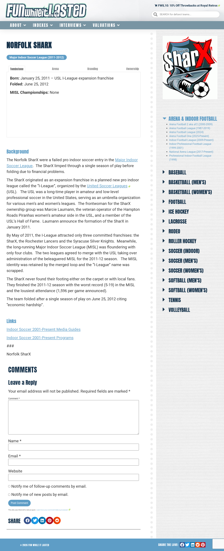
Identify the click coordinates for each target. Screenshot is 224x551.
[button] (27, 520)
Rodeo (174, 231)
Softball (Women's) (188, 290)
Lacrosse (178, 221)
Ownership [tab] (132, 69)
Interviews (71, 25)
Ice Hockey (179, 211)
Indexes (40, 25)
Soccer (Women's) (186, 270)
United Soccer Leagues (107, 186)
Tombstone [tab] (16, 69)
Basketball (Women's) (190, 192)
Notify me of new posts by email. (39, 495)
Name (14, 441)
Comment (14, 398)
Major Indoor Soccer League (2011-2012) (37, 57)
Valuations (104, 25)
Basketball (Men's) (187, 182)
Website (15, 471)
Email (14, 456)
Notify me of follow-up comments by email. (49, 486)
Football (177, 202)
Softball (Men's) (185, 280)
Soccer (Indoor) (184, 251)
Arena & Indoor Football (193, 118)
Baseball (177, 172)
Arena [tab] (55, 69)
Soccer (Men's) (183, 260)
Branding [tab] (92, 69)
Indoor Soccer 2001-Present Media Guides (44, 329)
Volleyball (179, 310)
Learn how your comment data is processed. (52, 510)
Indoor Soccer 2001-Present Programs (40, 337)
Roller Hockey (182, 241)
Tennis (175, 300)
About (16, 25)
